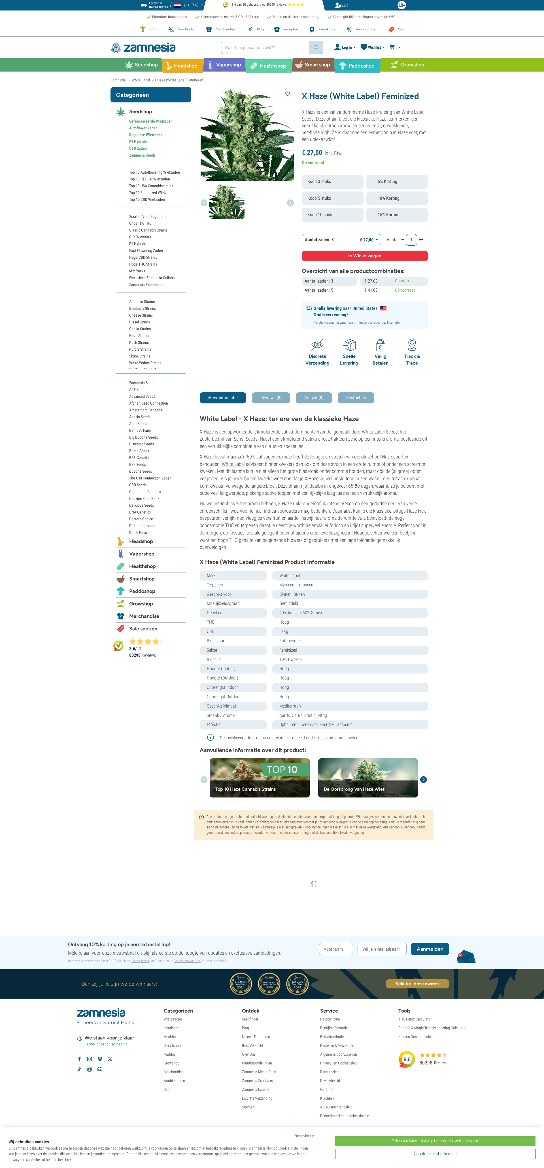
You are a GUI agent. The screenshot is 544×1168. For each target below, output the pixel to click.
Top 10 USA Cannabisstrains (151, 186)
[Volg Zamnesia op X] (110, 1059)
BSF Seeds (137, 464)
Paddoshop (142, 591)
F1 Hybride (138, 141)
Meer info (393, 323)
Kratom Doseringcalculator (419, 1036)
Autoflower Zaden (143, 128)
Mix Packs (137, 271)
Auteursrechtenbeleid (336, 1107)
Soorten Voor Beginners (147, 216)
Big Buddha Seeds (143, 437)
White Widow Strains (145, 363)
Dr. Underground (142, 525)
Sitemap (248, 1107)
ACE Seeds (137, 389)
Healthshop (142, 566)
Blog (245, 1028)
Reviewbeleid (330, 1080)
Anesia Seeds (139, 416)
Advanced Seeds (142, 396)
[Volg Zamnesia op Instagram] (89, 1059)
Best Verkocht (252, 1045)
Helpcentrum (330, 1019)
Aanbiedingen (174, 1080)
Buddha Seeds (140, 471)
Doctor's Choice (141, 519)
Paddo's (170, 1054)
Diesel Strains (139, 322)
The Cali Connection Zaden (150, 478)
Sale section (143, 629)
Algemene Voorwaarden (338, 1054)
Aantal (393, 239)
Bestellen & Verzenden (337, 1045)
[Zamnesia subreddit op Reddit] (89, 1069)
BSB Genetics (139, 457)
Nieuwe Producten (256, 1036)
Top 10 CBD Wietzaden (147, 199)
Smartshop (142, 579)
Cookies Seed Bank (144, 498)
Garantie (326, 1089)
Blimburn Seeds (141, 444)
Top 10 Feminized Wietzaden (152, 192)
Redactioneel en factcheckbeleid (344, 1116)
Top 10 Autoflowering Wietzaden (154, 172)
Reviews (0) (271, 397)
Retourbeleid (329, 1072)
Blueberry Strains (142, 308)
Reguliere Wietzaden (146, 134)
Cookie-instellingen (435, 1153)
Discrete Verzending (257, 1098)
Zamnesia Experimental (147, 284)
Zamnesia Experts (255, 1089)
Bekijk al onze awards (417, 983)
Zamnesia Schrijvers (257, 1080)
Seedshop (140, 111)
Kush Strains (139, 342)
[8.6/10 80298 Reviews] (148, 641)
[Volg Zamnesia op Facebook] (79, 1059)
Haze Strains (139, 335)
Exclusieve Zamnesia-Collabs (152, 277)
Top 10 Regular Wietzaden (149, 179)
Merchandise (144, 616)
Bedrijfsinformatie (334, 1028)
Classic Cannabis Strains (148, 230)
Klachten (327, 1098)
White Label (233, 464)
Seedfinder (250, 1019)
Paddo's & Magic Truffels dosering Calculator (432, 1028)
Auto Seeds (138, 423)
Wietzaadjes (173, 1019)
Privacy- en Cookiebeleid (339, 1063)
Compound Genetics (145, 491)
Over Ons (249, 1054)
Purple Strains (140, 349)
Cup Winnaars (140, 237)
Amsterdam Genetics (145, 410)
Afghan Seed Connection (148, 403)
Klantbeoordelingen (257, 1063)
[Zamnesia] (161, 47)
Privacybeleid (140, 961)
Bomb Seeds (139, 451)
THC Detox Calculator (415, 1019)
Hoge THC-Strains (143, 264)
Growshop (141, 604)
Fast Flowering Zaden (146, 250)
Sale (167, 1089)
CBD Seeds (137, 485)
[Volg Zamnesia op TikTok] (79, 1069)
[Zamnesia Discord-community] (100, 1069)
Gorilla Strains (140, 329)
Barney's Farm (140, 430)
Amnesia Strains (142, 301)
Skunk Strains (139, 356)
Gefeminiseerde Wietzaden (151, 121)
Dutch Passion (140, 532)
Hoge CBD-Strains (143, 257)
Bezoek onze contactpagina (106, 1044)
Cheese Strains (141, 315)
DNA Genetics (140, 512)
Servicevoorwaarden (187, 961)
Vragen (314, 397)
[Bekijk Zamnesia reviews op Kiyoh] (118, 646)
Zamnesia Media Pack (259, 1072)
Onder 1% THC (140, 223)
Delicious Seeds (141, 505)
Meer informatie (223, 397)
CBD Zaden (138, 148)
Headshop (141, 541)
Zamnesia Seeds (142, 155)
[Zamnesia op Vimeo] (100, 1059)
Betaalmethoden (333, 1036)
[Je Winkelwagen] (395, 47)
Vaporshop (141, 554)
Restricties (356, 397)
